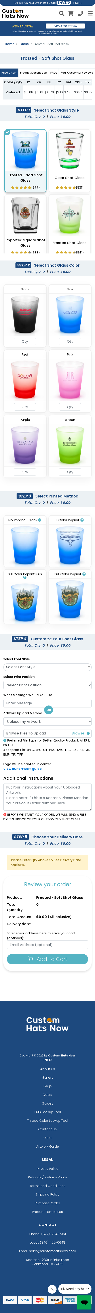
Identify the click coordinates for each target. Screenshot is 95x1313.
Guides (47, 1103)
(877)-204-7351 (53, 1234)
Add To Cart (51, 959)
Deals (47, 1094)
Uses (47, 1137)
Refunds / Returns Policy (47, 1177)
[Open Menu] (90, 13)
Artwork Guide (47, 1146)
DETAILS (77, 3)
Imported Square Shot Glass (25, 243)
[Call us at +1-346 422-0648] (80, 14)
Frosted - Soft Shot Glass (25, 178)
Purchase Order (47, 1203)
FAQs (48, 1086)
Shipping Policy (47, 1194)
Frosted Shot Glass (70, 242)
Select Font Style (16, 659)
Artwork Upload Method (22, 713)
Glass (24, 44)
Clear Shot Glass (70, 177)
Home (9, 44)
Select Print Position (19, 677)
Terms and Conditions (47, 1185)
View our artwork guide (22, 769)
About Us (47, 1069)
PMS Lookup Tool (47, 1112)
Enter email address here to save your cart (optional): (41, 935)
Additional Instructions (28, 778)
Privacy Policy (47, 1168)
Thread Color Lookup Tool (47, 1120)
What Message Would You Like (27, 695)
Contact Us (47, 1129)
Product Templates (47, 1211)
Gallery (47, 1077)
